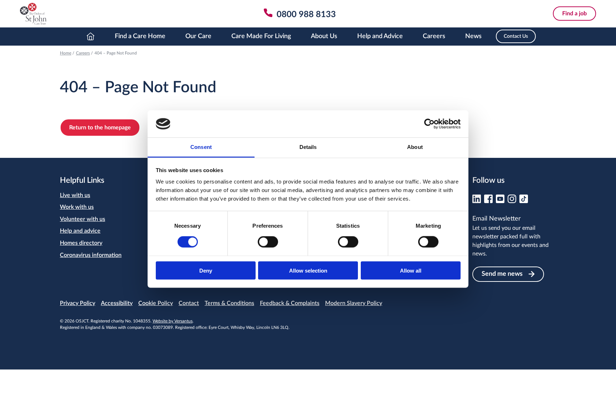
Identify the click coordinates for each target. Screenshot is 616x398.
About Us (324, 36)
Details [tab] (308, 147)
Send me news (502, 274)
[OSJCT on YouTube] (500, 201)
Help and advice (80, 231)
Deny (205, 270)
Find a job (574, 13)
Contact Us (516, 36)
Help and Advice (380, 36)
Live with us (75, 195)
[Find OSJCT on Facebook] (488, 201)
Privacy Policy (77, 303)
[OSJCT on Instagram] (512, 201)
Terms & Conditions (229, 303)
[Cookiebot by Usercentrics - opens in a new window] (429, 123)
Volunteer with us (82, 219)
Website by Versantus (172, 321)
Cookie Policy (155, 303)
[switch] (268, 242)
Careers (434, 36)
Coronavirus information (91, 255)
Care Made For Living (261, 36)
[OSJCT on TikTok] (523, 201)
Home (91, 36)
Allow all (410, 270)
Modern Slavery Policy (353, 303)
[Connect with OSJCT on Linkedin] (476, 201)
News (473, 36)
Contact (189, 303)
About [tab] (415, 147)
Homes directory (81, 243)
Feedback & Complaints (289, 303)
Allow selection (308, 270)
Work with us (77, 207)
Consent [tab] (201, 147)
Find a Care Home (140, 36)
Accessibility (117, 303)
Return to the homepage (100, 127)
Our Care (198, 36)
